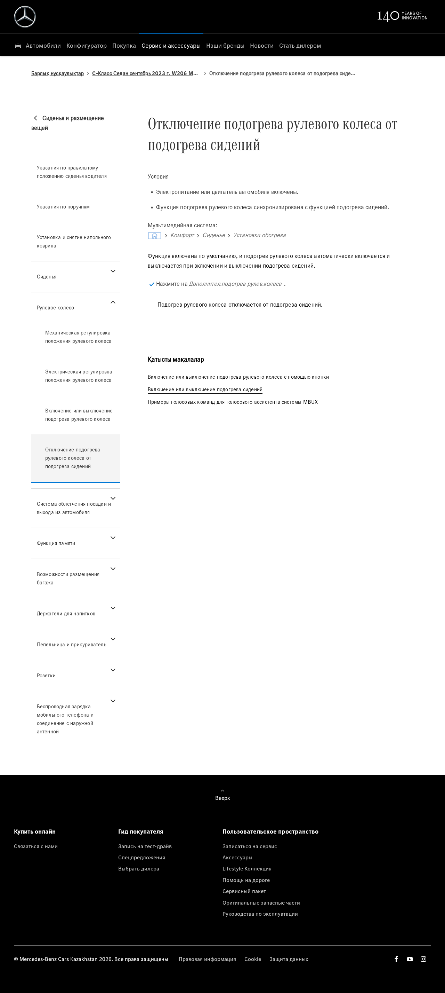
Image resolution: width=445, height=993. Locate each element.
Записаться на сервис (249, 846)
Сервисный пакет (244, 891)
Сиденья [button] (46, 276)
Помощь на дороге (246, 879)
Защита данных (288, 958)
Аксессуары (237, 857)
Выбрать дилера (138, 868)
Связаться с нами (36, 846)
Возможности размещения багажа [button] (68, 578)
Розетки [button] (46, 675)
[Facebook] (396, 959)
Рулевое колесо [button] (55, 307)
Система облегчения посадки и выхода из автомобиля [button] (74, 508)
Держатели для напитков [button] (66, 613)
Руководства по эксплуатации (260, 913)
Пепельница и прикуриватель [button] (71, 644)
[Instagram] (423, 959)
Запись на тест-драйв (145, 846)
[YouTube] (410, 959)
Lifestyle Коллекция (247, 868)
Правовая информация (207, 958)
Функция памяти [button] (56, 543)
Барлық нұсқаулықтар (57, 73)
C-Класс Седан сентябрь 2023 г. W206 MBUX (146, 73)
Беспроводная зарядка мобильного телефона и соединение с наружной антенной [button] (65, 719)
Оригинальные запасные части (261, 902)
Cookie (252, 958)
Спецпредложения (141, 857)
